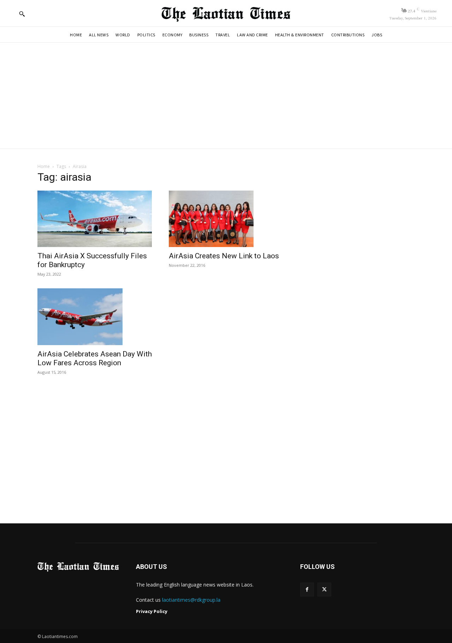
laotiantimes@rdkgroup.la (191, 599)
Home (43, 166)
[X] (324, 589)
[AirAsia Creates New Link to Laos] (226, 219)
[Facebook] (307, 589)
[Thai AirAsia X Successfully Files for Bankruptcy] (94, 219)
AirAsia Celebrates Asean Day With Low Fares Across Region (94, 358)
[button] (22, 13)
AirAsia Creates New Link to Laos (224, 256)
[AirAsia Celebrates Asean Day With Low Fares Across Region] (94, 316)
